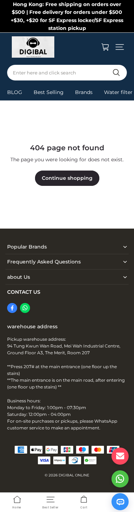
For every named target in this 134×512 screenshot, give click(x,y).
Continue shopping (67, 178)
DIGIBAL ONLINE (74, 475)
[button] (120, 47)
